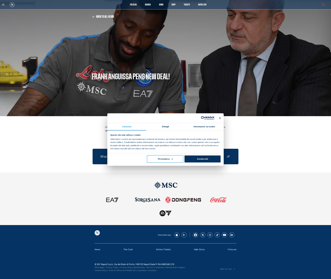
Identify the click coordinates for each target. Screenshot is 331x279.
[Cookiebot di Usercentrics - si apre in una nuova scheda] (203, 118)
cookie (125, 139)
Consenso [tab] (126, 126)
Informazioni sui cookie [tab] (204, 126)
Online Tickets (163, 249)
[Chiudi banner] (220, 118)
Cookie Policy (101, 270)
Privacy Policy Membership (132, 267)
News (97, 249)
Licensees (141, 270)
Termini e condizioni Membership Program (165, 267)
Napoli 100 (202, 5)
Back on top (225, 269)
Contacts (152, 270)
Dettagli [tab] (165, 126)
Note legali (99, 267)
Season (148, 5)
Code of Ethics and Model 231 (122, 270)
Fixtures (232, 249)
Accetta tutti (202, 159)
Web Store (199, 249)
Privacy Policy (112, 267)
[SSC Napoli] (12, 4)
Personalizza (164, 159)
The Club (128, 249)
